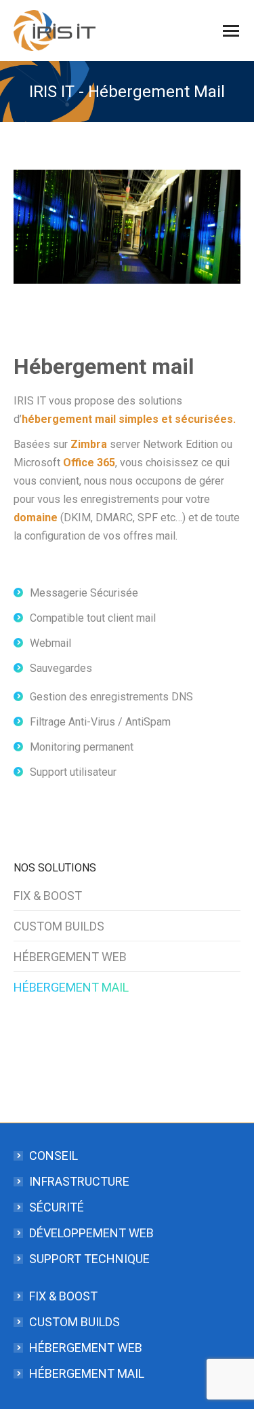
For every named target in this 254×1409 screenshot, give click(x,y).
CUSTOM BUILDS (59, 926)
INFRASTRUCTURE (79, 1181)
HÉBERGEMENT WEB (70, 957)
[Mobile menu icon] (230, 31)
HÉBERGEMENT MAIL (71, 987)
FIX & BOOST (48, 895)
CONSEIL (53, 1155)
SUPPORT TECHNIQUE (89, 1259)
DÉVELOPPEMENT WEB (91, 1233)
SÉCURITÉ (56, 1207)
